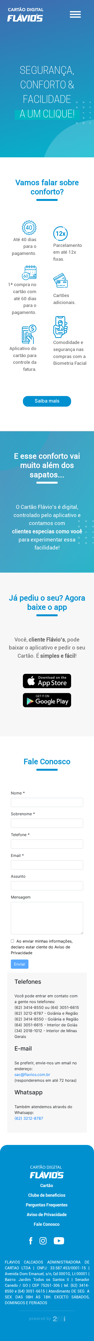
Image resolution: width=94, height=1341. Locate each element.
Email (17, 855)
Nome (18, 793)
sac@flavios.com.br (32, 1074)
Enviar (19, 964)
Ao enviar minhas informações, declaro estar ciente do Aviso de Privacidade (42, 947)
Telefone (20, 834)
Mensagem (21, 897)
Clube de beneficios (46, 1195)
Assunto (18, 876)
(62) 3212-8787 (28, 1118)
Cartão (46, 1185)
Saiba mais (47, 401)
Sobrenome (23, 813)
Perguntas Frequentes (46, 1205)
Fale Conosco (47, 1224)
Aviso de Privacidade (47, 1214)
